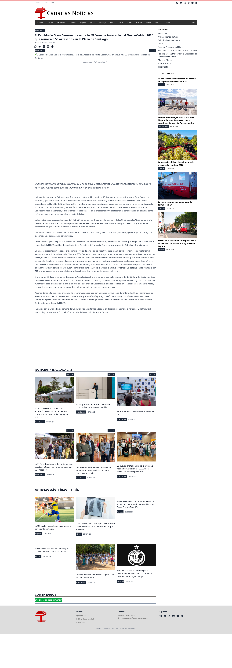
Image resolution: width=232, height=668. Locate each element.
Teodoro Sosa (164, 63)
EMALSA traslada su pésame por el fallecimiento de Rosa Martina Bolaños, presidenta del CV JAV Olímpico (135, 573)
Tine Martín (163, 66)
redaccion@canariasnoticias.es (135, 618)
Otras (157, 23)
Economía (73, 23)
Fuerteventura (163, 126)
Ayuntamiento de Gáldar (169, 37)
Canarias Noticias (41, 43)
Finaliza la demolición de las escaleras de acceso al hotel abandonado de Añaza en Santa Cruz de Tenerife (135, 504)
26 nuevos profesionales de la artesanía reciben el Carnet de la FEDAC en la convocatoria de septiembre (135, 469)
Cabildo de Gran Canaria (169, 40)
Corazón (129, 23)
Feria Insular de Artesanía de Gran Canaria (177, 50)
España (50, 23)
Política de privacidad (85, 619)
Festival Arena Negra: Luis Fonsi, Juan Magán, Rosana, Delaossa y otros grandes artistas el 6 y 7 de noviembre (176, 120)
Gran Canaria (39, 31)
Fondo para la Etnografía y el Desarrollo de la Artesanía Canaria (177, 55)
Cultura (112, 23)
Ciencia (92, 23)
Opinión (148, 23)
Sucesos (139, 23)
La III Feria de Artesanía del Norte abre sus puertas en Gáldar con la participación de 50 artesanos (54, 467)
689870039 (130, 615)
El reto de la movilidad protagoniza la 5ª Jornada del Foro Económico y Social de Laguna (177, 243)
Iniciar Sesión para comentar (48, 600)
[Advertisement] (95, 157)
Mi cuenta (167, 23)
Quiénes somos (82, 615)
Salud (121, 23)
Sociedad (120, 581)
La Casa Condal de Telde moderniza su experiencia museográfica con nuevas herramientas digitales (93, 470)
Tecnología (102, 23)
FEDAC (161, 43)
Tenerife (120, 512)
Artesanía (162, 33)
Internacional (61, 23)
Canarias (40, 23)
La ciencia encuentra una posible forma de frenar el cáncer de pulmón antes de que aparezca (95, 526)
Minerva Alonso (165, 60)
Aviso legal (80, 622)
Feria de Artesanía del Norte (171, 47)
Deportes (83, 23)
